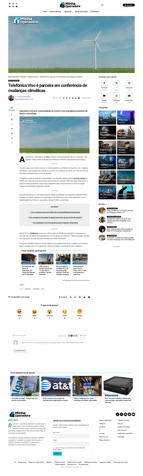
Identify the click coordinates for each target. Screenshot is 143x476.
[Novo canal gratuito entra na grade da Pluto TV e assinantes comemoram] (102, 229)
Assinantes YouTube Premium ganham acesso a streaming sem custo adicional (121, 239)
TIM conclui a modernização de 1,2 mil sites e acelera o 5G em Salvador (45, 270)
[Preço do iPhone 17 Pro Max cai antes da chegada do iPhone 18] (102, 210)
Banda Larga (123, 120)
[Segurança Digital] (107, 162)
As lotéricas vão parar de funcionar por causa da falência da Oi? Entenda (28, 270)
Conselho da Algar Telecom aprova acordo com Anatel (25, 399)
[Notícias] (126, 192)
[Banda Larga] (126, 118)
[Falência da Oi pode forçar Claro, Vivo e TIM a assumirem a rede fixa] (80, 259)
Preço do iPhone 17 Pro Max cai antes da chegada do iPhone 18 (120, 211)
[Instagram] (13, 3)
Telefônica (34, 233)
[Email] (78, 98)
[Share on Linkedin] (72, 98)
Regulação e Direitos (29, 263)
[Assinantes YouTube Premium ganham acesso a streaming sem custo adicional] (102, 237)
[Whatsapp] (16, 3)
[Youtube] (16, 6)
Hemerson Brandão (24, 97)
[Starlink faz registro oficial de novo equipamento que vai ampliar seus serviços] (102, 219)
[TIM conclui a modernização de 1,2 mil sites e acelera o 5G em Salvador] (46, 259)
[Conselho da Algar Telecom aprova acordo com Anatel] (24, 386)
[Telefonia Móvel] (126, 177)
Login (84, 335)
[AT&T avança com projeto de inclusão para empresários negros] (56, 386)
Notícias (122, 195)
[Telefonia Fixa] (107, 177)
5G (40, 263)
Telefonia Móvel (125, 180)
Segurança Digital (106, 165)
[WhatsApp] (116, 98)
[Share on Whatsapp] (69, 98)
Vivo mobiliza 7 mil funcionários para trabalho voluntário (55, 223)
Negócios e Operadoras (18, 395)
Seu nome (56, 432)
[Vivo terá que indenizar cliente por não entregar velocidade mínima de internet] (118, 386)
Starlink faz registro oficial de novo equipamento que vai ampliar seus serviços (119, 221)
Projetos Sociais (14, 80)
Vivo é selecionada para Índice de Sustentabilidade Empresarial (55, 212)
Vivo (48, 157)
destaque (28, 289)
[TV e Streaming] (107, 192)
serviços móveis (79, 178)
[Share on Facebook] (63, 98)
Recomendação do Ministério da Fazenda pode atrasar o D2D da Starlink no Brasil (62, 270)
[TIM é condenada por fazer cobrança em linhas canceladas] (87, 386)
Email (55, 440)
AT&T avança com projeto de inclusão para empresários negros (55, 399)
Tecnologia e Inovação (60, 263)
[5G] (107, 118)
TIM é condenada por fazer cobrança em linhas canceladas (85, 399)
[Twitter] (9, 6)
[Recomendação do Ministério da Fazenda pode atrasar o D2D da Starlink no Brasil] (63, 259)
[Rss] (13, 6)
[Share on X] (66, 98)
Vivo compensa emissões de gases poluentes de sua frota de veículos (55, 217)
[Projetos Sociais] (107, 148)
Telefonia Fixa (105, 180)
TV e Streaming (106, 195)
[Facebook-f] (9, 3)
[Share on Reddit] (75, 98)
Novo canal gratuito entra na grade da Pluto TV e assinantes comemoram (120, 230)
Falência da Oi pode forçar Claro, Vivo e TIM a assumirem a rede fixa (79, 270)
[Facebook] (104, 85)
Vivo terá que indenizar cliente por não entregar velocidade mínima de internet (118, 400)
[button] (102, 5)
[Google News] (129, 98)
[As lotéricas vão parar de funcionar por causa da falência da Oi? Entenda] (28, 259)
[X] (116, 85)
